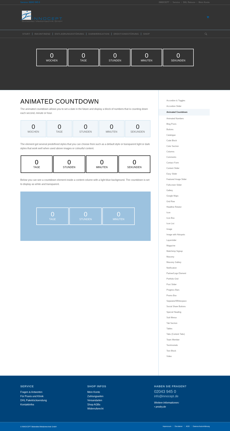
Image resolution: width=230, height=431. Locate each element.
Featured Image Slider (176, 179)
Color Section (172, 146)
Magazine (170, 245)
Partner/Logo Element (176, 273)
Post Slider (171, 284)
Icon (168, 212)
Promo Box (171, 295)
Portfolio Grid (172, 279)
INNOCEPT (164, 2)
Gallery (169, 190)
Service (176, 2)
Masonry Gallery (173, 262)
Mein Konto (204, 2)
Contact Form (172, 163)
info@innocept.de (166, 396)
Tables (169, 328)
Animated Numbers (175, 118)
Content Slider (172, 168)
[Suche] (205, 34)
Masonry (170, 257)
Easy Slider (171, 174)
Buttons (170, 129)
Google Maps (172, 196)
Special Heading (173, 312)
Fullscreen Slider (174, 185)
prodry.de (161, 406)
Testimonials (172, 345)
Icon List (170, 223)
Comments (171, 157)
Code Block (171, 140)
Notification (171, 268)
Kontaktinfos (27, 404)
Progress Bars (172, 290)
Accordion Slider (173, 106)
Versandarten (94, 400)
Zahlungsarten (95, 396)
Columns (170, 151)
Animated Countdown (176, 112)
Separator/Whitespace (176, 301)
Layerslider (171, 240)
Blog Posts (171, 124)
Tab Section (171, 323)
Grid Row (170, 201)
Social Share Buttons (176, 306)
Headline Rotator (173, 207)
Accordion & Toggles (175, 100)
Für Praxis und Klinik (31, 396)
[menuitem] (164, 2)
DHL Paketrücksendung (33, 400)
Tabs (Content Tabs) (175, 334)
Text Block (171, 351)
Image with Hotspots (175, 234)
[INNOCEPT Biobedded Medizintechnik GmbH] (43, 17)
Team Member (172, 340)
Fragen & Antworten (31, 392)
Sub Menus (171, 317)
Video (169, 356)
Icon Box (170, 218)
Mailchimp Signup (174, 251)
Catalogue (171, 135)
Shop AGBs (93, 404)
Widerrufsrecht (95, 408)
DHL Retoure (189, 2)
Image (169, 229)
